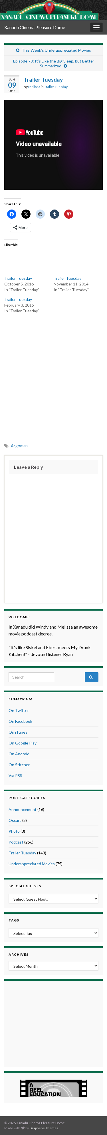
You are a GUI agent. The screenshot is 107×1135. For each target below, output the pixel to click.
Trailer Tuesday (56, 86)
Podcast (16, 842)
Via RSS (15, 775)
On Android (19, 753)
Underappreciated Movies (32, 863)
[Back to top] (94, 1122)
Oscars (15, 820)
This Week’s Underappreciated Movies (56, 50)
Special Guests (25, 886)
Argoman (19, 445)
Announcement (23, 809)
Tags (14, 920)
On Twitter (19, 710)
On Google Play (23, 742)
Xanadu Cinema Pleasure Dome (34, 27)
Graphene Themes (43, 1128)
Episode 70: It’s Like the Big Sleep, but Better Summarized (53, 63)
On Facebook (20, 721)
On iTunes (18, 732)
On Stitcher (19, 764)
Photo (14, 831)
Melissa (34, 86)
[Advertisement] (53, 375)
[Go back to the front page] (49, 10)
